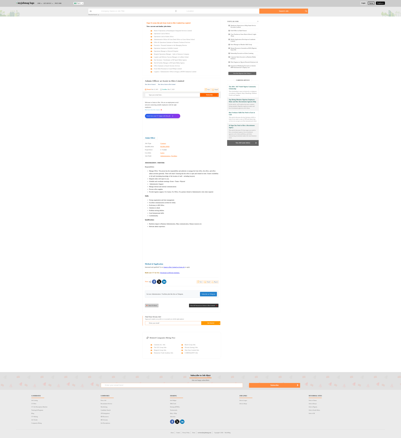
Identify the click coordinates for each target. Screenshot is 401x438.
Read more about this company (152, 109)
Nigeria (78, 3)
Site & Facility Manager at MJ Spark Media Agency (169, 63)
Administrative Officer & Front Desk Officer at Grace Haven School (174, 39)
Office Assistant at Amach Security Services (167, 66)
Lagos (162, 153)
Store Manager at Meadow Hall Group (241, 44)
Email (216, 89)
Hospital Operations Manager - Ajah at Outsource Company (171, 54)
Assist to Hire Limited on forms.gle (174, 267)
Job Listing (34, 400)
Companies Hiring (36, 423)
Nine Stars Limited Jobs (192, 350)
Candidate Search (106, 410)
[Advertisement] (200, 116)
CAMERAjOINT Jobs (191, 353)
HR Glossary (104, 420)
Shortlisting (104, 407)
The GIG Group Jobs (160, 347)
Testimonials (173, 410)
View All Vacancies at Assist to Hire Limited (202, 305)
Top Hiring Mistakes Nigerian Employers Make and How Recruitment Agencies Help (242, 101)
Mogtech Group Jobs (160, 350)
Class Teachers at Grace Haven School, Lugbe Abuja (243, 35)
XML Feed (173, 403)
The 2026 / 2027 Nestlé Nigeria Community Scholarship (242, 88)
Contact (178, 432)
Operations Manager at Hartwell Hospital (166, 51)
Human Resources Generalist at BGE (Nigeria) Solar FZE (243, 49)
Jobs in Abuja (243, 403)
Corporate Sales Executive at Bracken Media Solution (243, 57)
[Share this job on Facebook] (154, 282)
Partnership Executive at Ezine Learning (242, 53)
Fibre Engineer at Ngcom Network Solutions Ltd (244, 62)
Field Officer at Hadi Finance (239, 30)
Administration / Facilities (168, 156)
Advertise (172, 416)
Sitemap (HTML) (175, 407)
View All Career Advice (243, 143)
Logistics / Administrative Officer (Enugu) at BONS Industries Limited (175, 71)
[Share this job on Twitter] (159, 282)
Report (216, 282)
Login (363, 3)
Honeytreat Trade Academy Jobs (163, 353)
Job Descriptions (105, 423)
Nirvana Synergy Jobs (191, 347)
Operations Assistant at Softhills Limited (166, 48)
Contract (163, 143)
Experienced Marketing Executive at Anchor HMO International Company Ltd (243, 66)
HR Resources (105, 416)
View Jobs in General (150, 84)
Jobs (39, 3)
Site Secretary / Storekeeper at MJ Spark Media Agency (170, 60)
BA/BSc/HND (164, 146)
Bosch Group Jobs (190, 345)
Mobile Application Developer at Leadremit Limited (243, 40)
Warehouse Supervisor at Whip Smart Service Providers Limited (243, 26)
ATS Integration (105, 413)
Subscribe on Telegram (208, 294)
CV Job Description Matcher (39, 407)
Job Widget (173, 400)
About (172, 432)
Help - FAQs (173, 413)
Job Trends (34, 420)
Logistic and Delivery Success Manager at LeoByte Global (171, 57)
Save (208, 89)
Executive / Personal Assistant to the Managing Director (170, 45)
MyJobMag (227, 432)
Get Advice (47, 3)
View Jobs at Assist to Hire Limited (166, 84)
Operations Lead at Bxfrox (162, 33)
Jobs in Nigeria (313, 407)
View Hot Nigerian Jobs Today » (242, 73)
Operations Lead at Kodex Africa (163, 36)
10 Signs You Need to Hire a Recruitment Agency (242, 126)
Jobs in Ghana (313, 400)
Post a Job (103, 400)
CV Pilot (33, 403)
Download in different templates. (170, 273)
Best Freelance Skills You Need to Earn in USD (242, 113)
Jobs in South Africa (314, 410)
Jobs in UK (312, 413)
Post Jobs (58, 3)
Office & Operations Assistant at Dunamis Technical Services (172, 42)
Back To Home (153, 305)
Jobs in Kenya (313, 403)
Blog (32, 413)
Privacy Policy (186, 432)
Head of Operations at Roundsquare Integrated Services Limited (173, 30)
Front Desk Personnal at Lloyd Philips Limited (168, 69)
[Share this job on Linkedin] (164, 282)
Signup (371, 3)
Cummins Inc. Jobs (159, 345)
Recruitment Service (106, 403)
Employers (380, 3)
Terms (193, 432)
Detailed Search (92, 14)
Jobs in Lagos (243, 400)
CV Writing (34, 416)
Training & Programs (37, 410)
